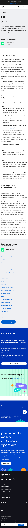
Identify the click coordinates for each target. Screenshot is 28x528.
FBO (11, 129)
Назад (4, 12)
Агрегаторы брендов (7, 287)
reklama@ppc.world (6, 497)
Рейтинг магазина (6, 299)
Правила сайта (4, 518)
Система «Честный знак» (8, 257)
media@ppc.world (18, 378)
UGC (2, 296)
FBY (2, 266)
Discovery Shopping (6, 275)
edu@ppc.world (5, 486)
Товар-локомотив (6, 302)
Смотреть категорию (8, 322)
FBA (2, 263)
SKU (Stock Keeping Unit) (7, 269)
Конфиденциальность (6, 516)
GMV (2, 281)
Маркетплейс (5, 278)
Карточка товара (6, 308)
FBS (14, 129)
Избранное (2, 21)
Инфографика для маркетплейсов (11, 272)
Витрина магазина (6, 305)
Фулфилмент (4, 284)
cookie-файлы (14, 524)
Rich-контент (5, 311)
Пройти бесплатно (14, 3)
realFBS (3, 260)
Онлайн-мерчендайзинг (8, 290)
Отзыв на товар (5, 293)
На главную (6, 463)
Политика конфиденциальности (15, 522)
